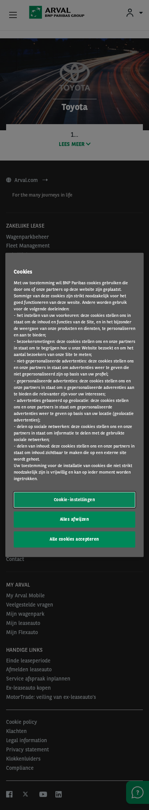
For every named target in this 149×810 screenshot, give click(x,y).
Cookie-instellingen (75, 499)
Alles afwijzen (74, 519)
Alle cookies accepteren (74, 539)
